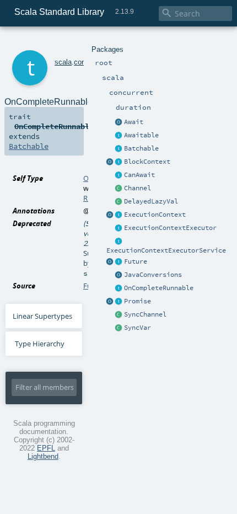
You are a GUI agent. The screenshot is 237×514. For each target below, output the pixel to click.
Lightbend (43, 456)
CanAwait (139, 175)
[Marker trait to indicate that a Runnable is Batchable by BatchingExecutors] (119, 148)
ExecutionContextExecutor (170, 228)
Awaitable (141, 135)
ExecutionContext (155, 214)
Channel (137, 188)
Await (133, 122)
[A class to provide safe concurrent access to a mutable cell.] (119, 328)
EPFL (46, 448)
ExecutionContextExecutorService (166, 250)
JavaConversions (153, 275)
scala (63, 62)
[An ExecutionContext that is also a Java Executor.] (119, 228)
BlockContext (147, 161)
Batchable (141, 148)
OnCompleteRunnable (158, 288)
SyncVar (137, 327)
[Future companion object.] (110, 262)
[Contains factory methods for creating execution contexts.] (110, 215)
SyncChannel (145, 314)
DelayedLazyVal (151, 201)
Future (135, 261)
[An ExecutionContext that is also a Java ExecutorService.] (119, 241)
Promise (137, 301)
